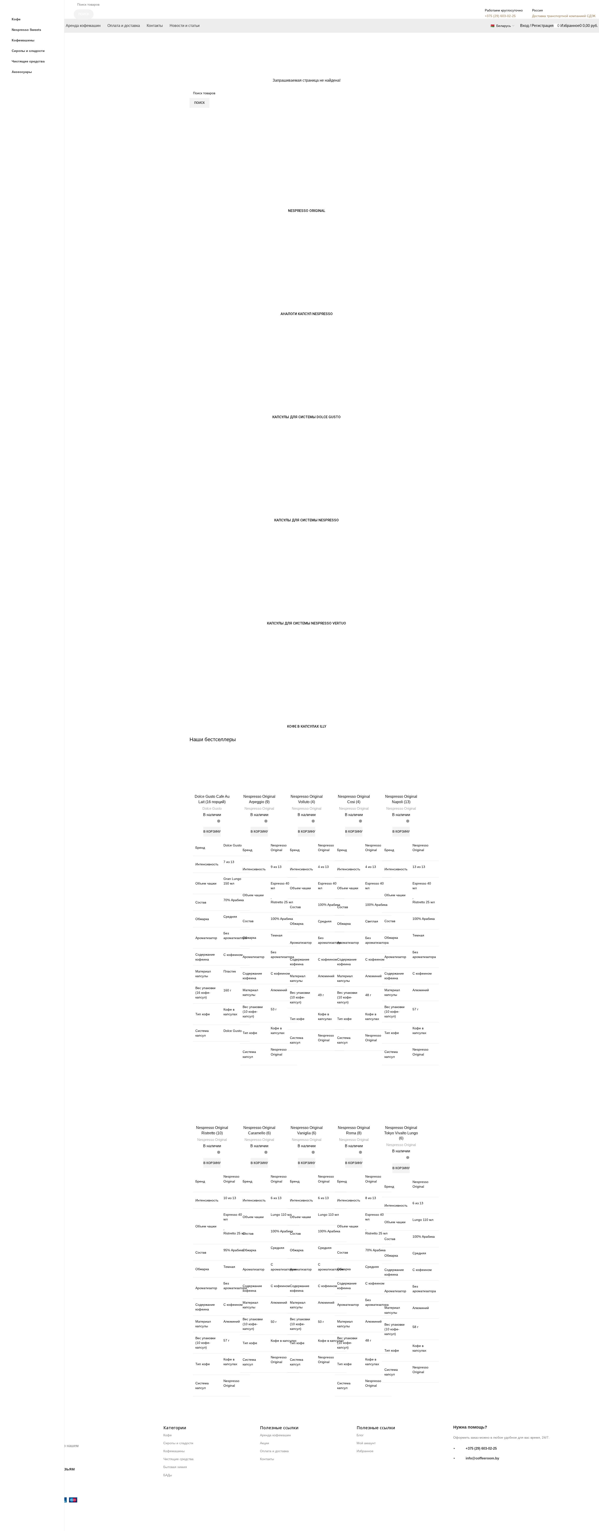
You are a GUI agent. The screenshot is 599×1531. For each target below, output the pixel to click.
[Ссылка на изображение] (74, 1432)
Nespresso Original (259, 808)
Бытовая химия (175, 1467)
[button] (212, 832)
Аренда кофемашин (275, 1435)
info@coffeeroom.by (482, 1458)
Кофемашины (174, 1451)
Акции (264, 1443)
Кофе (167, 1435)
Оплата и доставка (274, 1451)
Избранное (365, 1451)
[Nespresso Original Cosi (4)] (354, 773)
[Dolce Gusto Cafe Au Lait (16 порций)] (212, 773)
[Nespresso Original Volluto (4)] (306, 773)
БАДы (167, 1475)
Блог (360, 1435)
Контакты (267, 1459)
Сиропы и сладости (178, 1443)
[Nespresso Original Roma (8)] (354, 1104)
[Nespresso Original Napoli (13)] (401, 773)
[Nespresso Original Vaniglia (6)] (306, 1104)
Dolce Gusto (212, 808)
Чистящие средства (178, 1459)
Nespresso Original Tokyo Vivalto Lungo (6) (401, 1133)
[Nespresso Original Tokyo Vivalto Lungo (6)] (401, 1104)
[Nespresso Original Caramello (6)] (259, 1104)
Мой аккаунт (366, 1443)
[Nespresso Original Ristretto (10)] (212, 1104)
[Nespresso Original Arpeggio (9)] (259, 773)
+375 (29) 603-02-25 (481, 1448)
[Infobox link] (306, 16)
